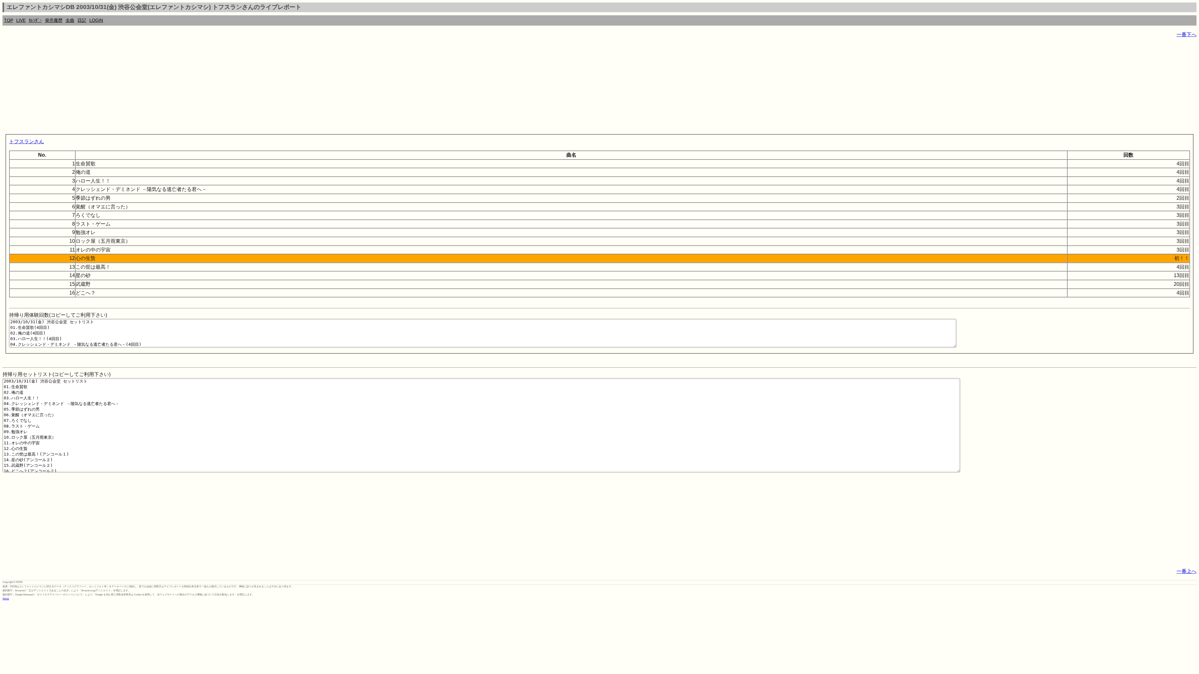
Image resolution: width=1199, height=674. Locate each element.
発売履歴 (53, 20)
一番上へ (1187, 571)
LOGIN (96, 20)
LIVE (21, 20)
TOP (8, 20)
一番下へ (1187, 34)
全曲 (70, 20)
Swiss (5, 598)
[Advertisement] (189, 87)
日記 (81, 20)
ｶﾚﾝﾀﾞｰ (35, 20)
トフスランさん (26, 141)
